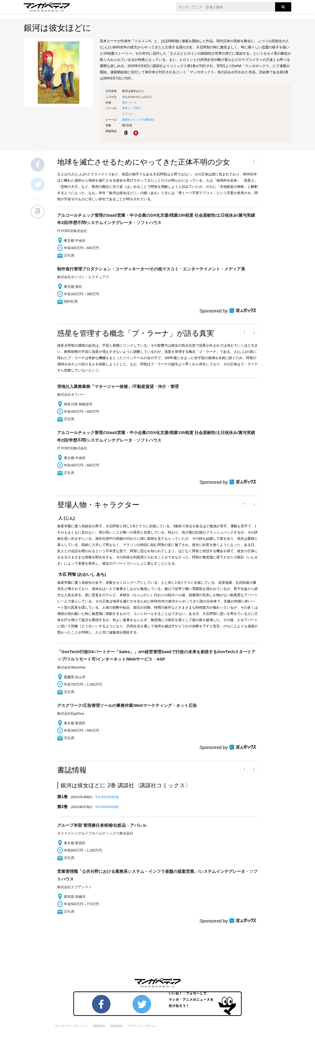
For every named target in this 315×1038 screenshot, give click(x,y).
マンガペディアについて (71, 1026)
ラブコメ (127, 113)
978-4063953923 (106, 797)
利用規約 (116, 1026)
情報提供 (99, 1026)
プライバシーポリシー (143, 1026)
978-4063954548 (106, 807)
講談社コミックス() (138, 119)
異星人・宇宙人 (132, 108)
